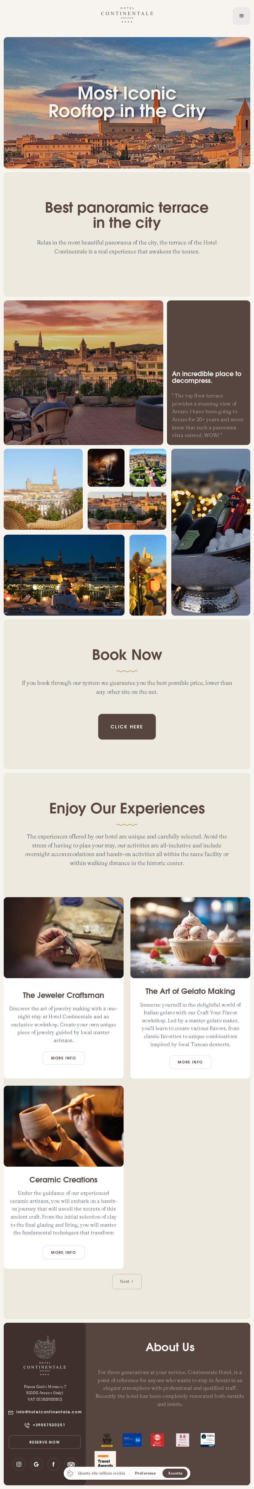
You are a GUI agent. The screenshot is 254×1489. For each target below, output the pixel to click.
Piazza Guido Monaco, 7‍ (45, 1386)
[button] (241, 15)
